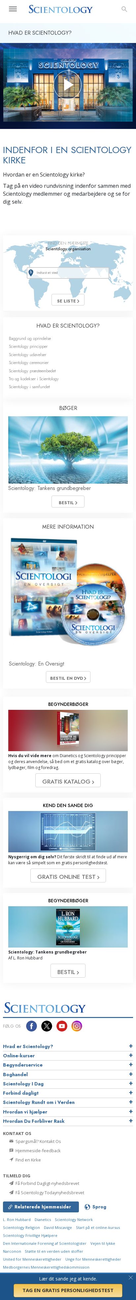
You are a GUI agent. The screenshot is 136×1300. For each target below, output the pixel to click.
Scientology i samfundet (29, 387)
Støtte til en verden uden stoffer (54, 1251)
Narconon (12, 1251)
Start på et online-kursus (98, 1227)
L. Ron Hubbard (17, 1219)
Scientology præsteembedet (32, 371)
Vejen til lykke (102, 1243)
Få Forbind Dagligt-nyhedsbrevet (47, 1183)
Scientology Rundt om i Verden (39, 1102)
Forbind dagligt (21, 1093)
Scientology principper (28, 346)
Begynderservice (23, 1065)
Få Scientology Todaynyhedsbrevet (49, 1193)
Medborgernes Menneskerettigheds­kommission (46, 1267)
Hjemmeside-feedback (38, 1151)
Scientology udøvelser (27, 354)
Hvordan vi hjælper (25, 1112)
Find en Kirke (28, 1160)
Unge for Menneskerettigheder (93, 1259)
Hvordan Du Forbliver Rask (34, 1121)
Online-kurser (19, 1055)
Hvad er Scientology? (28, 1046)
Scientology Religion (21, 1227)
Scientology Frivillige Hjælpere (30, 1235)
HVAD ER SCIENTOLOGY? (68, 326)
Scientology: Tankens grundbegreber (49, 488)
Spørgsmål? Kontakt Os (38, 1141)
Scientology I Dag (23, 1083)
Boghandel (15, 1074)
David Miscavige (58, 1227)
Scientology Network (74, 1219)
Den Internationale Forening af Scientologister (44, 1243)
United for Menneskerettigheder (32, 1259)
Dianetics (43, 1219)
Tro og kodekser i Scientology (34, 379)
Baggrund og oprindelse (30, 338)
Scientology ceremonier (29, 362)
